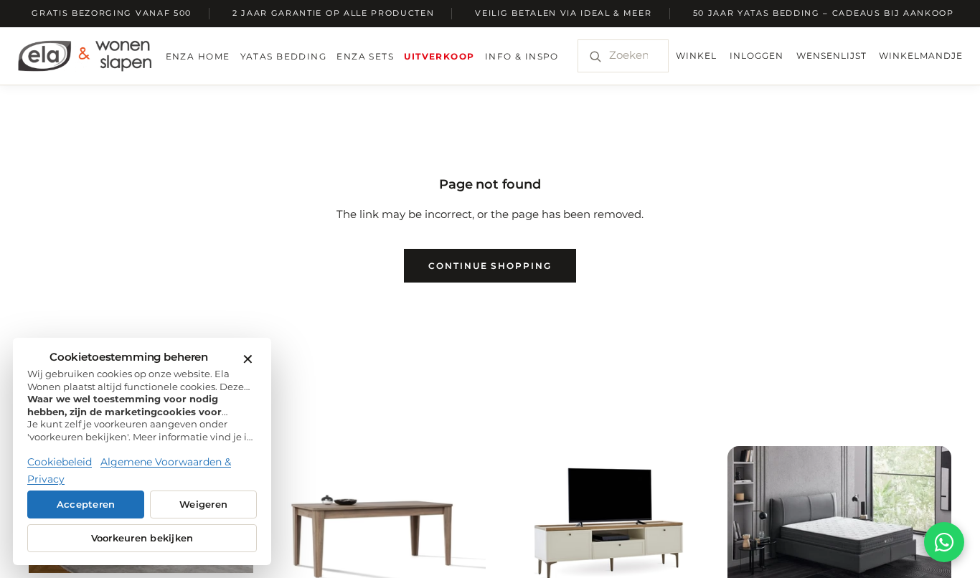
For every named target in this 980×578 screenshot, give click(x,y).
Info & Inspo (522, 56)
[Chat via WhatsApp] (944, 542)
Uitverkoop (439, 56)
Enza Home (198, 56)
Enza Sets (365, 56)
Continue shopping (490, 265)
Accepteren (86, 504)
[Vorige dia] (525, 522)
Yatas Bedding (283, 56)
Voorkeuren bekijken (142, 538)
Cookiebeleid (59, 462)
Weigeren (203, 504)
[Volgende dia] (687, 522)
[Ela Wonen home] (85, 56)
